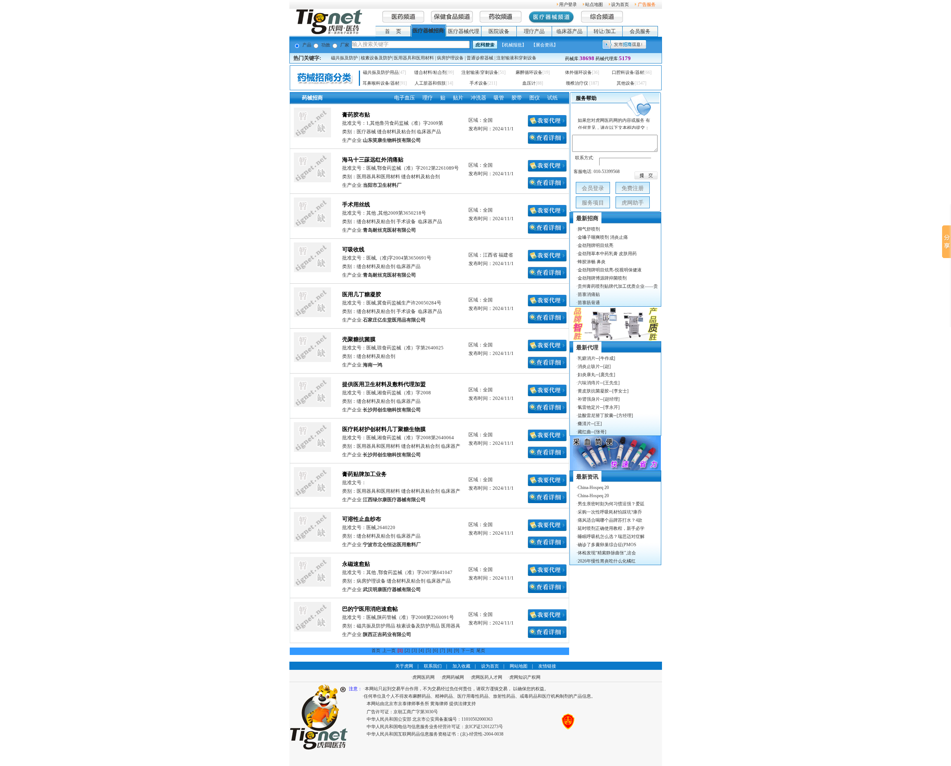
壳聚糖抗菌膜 (359, 339)
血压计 (529, 83)
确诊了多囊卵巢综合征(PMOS (607, 544)
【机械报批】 (513, 45)
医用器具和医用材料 (414, 58)
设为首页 (490, 666)
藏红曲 (584, 431)
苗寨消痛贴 (589, 294)
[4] (421, 650)
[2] (407, 650)
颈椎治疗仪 (577, 83)
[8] (449, 650)
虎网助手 (632, 203)
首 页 (393, 31)
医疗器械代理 (463, 31)
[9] (456, 650)
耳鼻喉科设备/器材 (381, 83)
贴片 (458, 98)
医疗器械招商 (428, 30)
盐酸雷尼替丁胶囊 (595, 415)
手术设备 (478, 83)
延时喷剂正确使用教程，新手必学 (611, 528)
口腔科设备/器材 (628, 72)
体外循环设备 (578, 72)
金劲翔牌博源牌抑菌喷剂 (602, 278)
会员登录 (593, 188)
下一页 (467, 650)
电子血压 (404, 98)
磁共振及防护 (344, 58)
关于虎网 (404, 666)
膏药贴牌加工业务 (364, 474)
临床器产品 (569, 31)
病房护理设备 (450, 58)
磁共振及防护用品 (381, 72)
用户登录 (568, 4)
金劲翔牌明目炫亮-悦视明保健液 (610, 270)
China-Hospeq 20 (593, 487)
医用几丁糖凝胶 (361, 294)
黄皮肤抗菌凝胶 (593, 391)
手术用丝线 (356, 205)
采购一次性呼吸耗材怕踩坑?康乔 (610, 512)
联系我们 (433, 666)
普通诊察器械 (480, 58)
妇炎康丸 (586, 374)
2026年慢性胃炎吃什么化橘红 (607, 561)
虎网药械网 (453, 677)
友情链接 (547, 666)
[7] (442, 650)
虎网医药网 (423, 677)
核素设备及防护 (376, 58)
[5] (428, 650)
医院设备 (499, 31)
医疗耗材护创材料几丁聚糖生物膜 (384, 429)
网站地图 (519, 666)
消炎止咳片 (589, 366)
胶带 (517, 98)
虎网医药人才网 (486, 677)
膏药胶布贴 (356, 115)
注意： (355, 688)
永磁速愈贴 (356, 564)
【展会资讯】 (544, 45)
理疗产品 (534, 31)
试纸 (552, 98)
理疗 (427, 98)
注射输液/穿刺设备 (479, 72)
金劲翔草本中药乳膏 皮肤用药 (607, 253)
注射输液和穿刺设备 (516, 58)
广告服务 (647, 4)
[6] (435, 650)
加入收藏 (461, 666)
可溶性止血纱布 (361, 519)
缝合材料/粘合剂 (430, 72)
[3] (414, 650)
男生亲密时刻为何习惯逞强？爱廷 (611, 503)
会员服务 (640, 31)
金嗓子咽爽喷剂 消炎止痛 (603, 237)
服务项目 (593, 203)
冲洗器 (478, 98)
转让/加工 (605, 31)
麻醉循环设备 (529, 72)
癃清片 (584, 423)
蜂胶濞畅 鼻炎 (592, 261)
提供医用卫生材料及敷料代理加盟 (384, 384)
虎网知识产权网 (525, 677)
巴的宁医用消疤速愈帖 (370, 609)
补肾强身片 (589, 399)
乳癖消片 (586, 358)
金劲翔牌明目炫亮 (595, 245)
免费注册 (632, 188)
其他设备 (625, 83)
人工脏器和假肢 (430, 83)
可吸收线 (353, 249)
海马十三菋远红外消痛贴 (372, 160)
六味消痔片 (589, 382)
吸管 (499, 98)
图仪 (534, 98)
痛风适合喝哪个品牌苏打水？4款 (610, 520)
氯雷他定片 (589, 407)
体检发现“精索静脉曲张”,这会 (607, 552)
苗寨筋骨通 (589, 302)
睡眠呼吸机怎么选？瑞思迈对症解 (611, 536)
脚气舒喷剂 (589, 229)
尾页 (480, 650)
